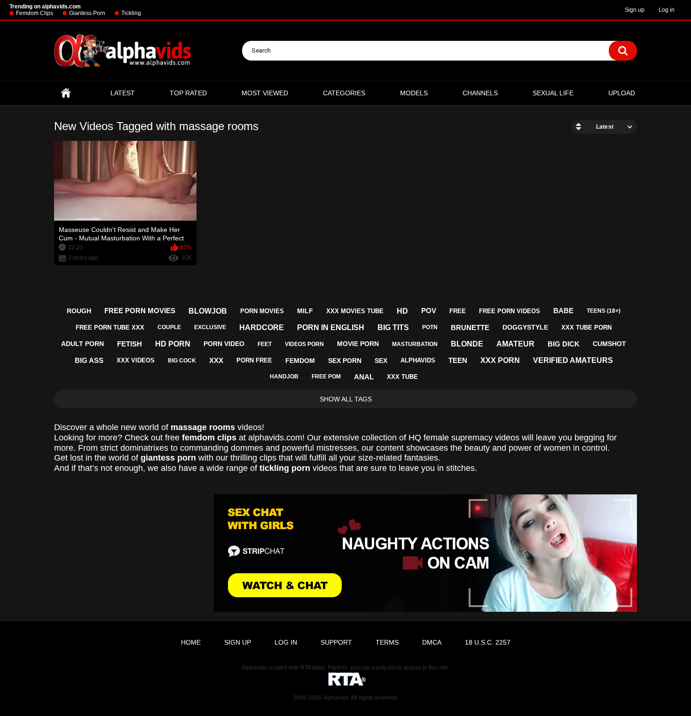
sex (381, 360)
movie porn (358, 343)
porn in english (330, 327)
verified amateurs (573, 360)
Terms (387, 642)
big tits (393, 327)
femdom (300, 360)
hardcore (261, 327)
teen (457, 360)
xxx (216, 360)
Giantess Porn (87, 13)
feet (265, 344)
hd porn (172, 344)
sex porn (344, 360)
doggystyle (525, 327)
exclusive (210, 327)
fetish (129, 344)
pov (428, 311)
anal (364, 377)
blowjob (207, 311)
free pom (326, 376)
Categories (344, 93)
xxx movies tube (355, 311)
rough (79, 311)
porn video (224, 343)
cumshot (609, 343)
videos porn (304, 344)
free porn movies (139, 311)
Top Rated (188, 93)
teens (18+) (603, 311)
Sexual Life (553, 93)
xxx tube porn (586, 327)
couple (169, 327)
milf (305, 311)
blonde (467, 344)
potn (430, 327)
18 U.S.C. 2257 (487, 642)
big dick (564, 344)
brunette (470, 327)
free (457, 311)
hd (402, 311)
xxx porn (500, 360)
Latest (122, 93)
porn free (254, 360)
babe (563, 311)
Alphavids (336, 697)
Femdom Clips (34, 13)
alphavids (417, 360)
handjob (284, 376)
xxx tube (402, 376)
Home (66, 93)
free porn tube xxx (110, 327)
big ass (89, 360)
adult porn (82, 343)
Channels (480, 93)
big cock (182, 360)
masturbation (415, 344)
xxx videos (136, 360)
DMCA (431, 642)
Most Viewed (265, 93)
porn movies (262, 311)
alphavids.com (275, 437)
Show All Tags (346, 399)
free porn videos (509, 311)
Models (414, 93)
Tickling (131, 13)
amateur (515, 344)
